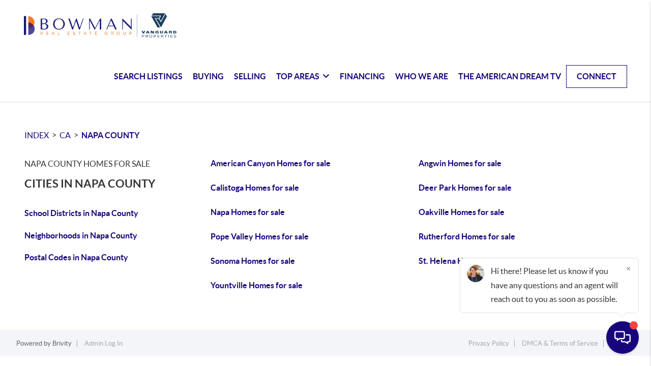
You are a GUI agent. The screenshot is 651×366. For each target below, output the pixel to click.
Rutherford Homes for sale (467, 236)
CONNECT (596, 76)
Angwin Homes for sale (460, 163)
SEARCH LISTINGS (148, 76)
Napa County (110, 135)
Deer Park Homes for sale (465, 188)
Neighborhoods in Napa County (80, 235)
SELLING (250, 76)
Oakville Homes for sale (462, 212)
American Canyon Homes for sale (271, 163)
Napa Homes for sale (248, 212)
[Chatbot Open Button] (622, 337)
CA (65, 135)
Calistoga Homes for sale (255, 188)
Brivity (62, 343)
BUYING (208, 76)
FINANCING (362, 76)
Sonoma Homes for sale (253, 261)
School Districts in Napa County (81, 213)
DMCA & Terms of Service (560, 343)
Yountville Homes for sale (257, 285)
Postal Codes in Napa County (76, 257)
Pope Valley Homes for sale (260, 236)
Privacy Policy (488, 343)
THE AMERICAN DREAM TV (509, 76)
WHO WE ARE (421, 76)
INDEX (36, 135)
